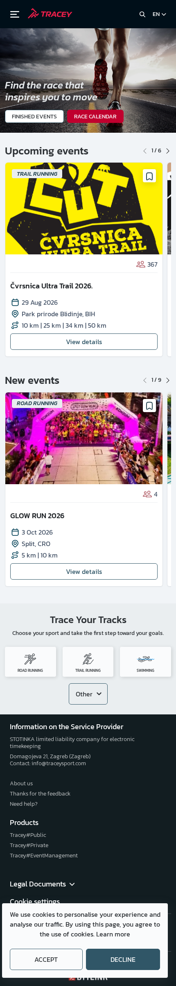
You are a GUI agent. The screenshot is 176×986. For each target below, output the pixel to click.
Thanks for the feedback (40, 793)
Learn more (113, 934)
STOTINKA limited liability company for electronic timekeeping (72, 742)
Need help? (24, 804)
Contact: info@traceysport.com (48, 763)
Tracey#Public (28, 835)
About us (21, 783)
